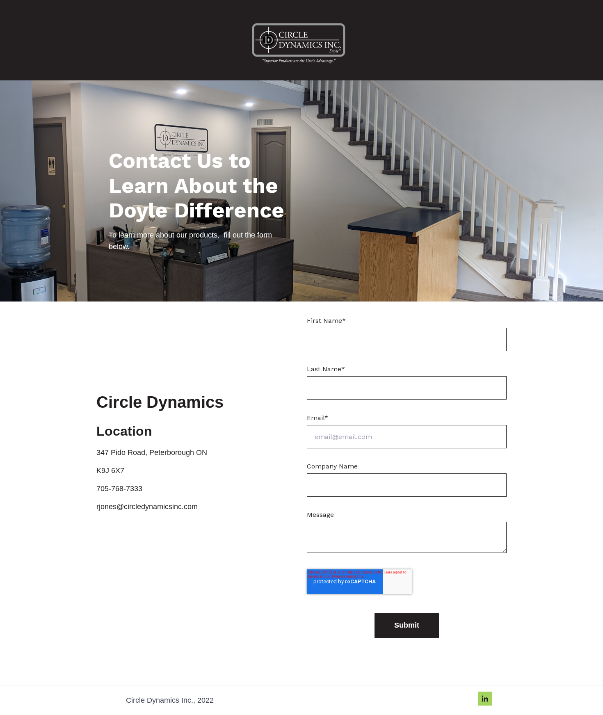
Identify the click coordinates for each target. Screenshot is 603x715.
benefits (186, 540)
